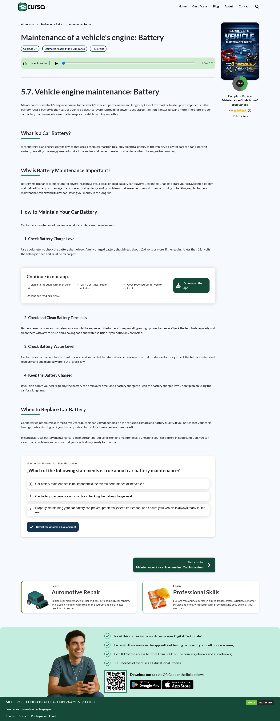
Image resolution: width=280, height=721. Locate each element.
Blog (216, 6)
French (23, 716)
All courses (27, 24)
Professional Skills (51, 24)
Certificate (199, 6)
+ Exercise (98, 48)
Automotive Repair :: (81, 24)
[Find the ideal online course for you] (257, 7)
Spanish (11, 716)
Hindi (52, 716)
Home (182, 6)
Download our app (143, 674)
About (229, 6)
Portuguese (39, 716)
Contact (244, 6)
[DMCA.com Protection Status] (260, 709)
